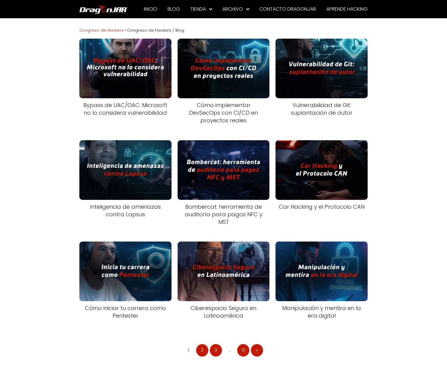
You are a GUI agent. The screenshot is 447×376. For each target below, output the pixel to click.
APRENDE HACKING (347, 8)
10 (243, 350)
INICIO (150, 8)
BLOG (174, 8)
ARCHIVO (232, 8)
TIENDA (198, 8)
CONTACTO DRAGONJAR (287, 8)
